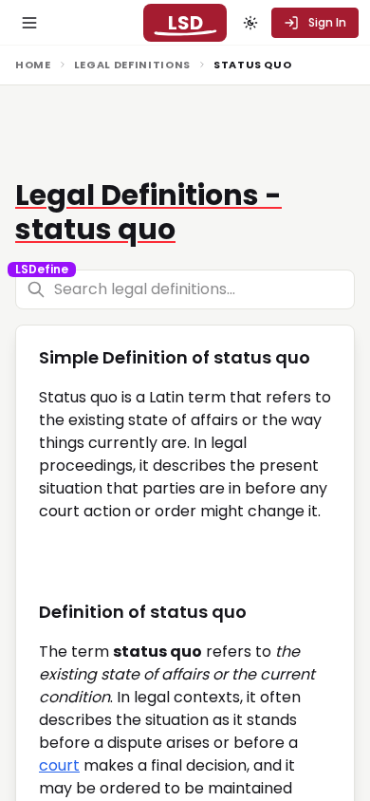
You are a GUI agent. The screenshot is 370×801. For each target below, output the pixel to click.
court (59, 765)
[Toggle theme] (250, 23)
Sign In (327, 22)
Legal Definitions (132, 64)
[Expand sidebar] (29, 23)
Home (33, 64)
